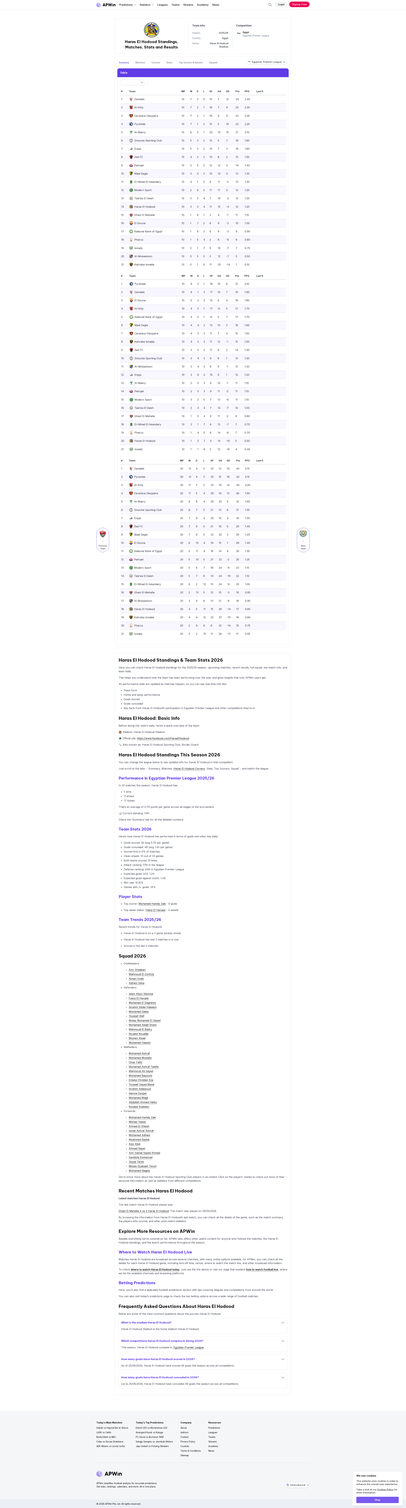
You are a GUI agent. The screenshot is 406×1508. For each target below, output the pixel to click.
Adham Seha (136, 983)
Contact (184, 1437)
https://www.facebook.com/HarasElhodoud (163, 738)
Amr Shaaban (137, 969)
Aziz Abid (134, 1144)
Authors (184, 1432)
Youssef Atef (136, 1016)
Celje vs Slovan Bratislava (109, 1441)
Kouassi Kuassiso (139, 1106)
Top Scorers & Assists (191, 62)
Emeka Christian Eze (141, 1080)
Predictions (126, 4)
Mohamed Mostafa (140, 1057)
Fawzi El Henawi (155, 910)
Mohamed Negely (139, 1170)
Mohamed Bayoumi (140, 1075)
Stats (169, 62)
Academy (203, 4)
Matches (140, 62)
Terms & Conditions (190, 1450)
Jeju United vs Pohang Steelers (152, 1446)
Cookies (184, 1446)
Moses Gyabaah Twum (143, 1166)
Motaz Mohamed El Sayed (144, 1020)
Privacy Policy (187, 1441)
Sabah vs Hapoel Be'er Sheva (112, 1427)
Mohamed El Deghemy (142, 1002)
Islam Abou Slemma (141, 993)
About (183, 1427)
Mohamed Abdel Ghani (142, 1024)
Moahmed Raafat (139, 1139)
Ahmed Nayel (137, 1148)
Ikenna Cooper (138, 1093)
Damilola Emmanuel (141, 1157)
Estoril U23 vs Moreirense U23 (151, 1427)
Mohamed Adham (139, 1135)
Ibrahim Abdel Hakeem (143, 1007)
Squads (213, 62)
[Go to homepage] (106, 5)
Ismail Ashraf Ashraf (141, 1130)
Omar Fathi (135, 1062)
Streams (188, 4)
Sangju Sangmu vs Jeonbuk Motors (154, 1441)
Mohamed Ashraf (139, 1053)
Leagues (162, 4)
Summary (124, 62)
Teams (175, 4)
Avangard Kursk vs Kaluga (149, 1432)
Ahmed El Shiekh (139, 1126)
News (215, 4)
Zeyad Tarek (136, 1161)
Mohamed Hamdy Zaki (152, 903)
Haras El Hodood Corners (189, 768)
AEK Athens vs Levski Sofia (110, 1446)
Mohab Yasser (137, 1121)
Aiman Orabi (136, 978)
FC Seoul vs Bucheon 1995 (150, 1437)
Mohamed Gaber (139, 1011)
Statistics (145, 4)
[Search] (270, 5)
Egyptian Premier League (189, 1347)
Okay (377, 1499)
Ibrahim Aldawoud (140, 1088)
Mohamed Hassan (140, 1042)
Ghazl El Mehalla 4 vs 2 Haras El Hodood (144, 1211)
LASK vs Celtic (103, 1432)
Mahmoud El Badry (140, 1029)
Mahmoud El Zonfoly (141, 974)
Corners (155, 62)
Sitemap (184, 1455)
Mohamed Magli (138, 1097)
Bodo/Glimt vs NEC (106, 1437)
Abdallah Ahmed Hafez (143, 1102)
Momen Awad (137, 1038)
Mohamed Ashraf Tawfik (144, 1066)
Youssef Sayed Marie (141, 1084)
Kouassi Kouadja (138, 1033)
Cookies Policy (385, 1489)
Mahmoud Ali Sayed (141, 1071)
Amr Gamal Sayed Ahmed (144, 1152)
